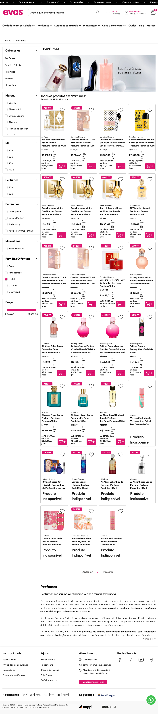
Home (8, 40)
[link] (17, 26)
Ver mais (148, 638)
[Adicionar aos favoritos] (62, 110)
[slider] (6, 310)
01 (98, 572)
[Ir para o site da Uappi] (85, 707)
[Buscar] (97, 12)
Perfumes (21, 40)
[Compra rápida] (62, 166)
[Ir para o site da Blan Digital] (108, 707)
